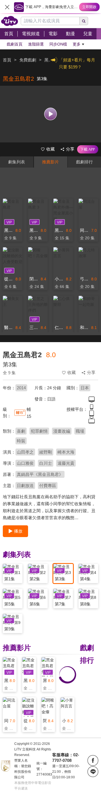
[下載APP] (87, 149)
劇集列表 (16, 161)
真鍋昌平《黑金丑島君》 (40, 474)
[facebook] (92, 760)
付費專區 (47, 485)
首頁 (7, 60)
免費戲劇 (27, 60)
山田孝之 (25, 452)
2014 (21, 387)
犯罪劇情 (39, 431)
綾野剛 (45, 452)
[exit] (7, 7)
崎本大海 (66, 452)
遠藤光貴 (66, 463)
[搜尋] (84, 21)
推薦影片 (50, 161)
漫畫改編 (61, 431)
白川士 (45, 463)
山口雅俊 (25, 463)
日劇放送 (25, 485)
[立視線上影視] (9, 21)
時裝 (21, 440)
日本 (85, 387)
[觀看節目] (50, 114)
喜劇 (21, 431)
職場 (80, 431)
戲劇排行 (84, 161)
